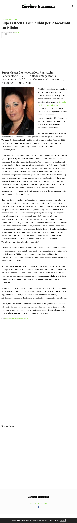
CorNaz (16, 32)
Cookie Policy (53, 520)
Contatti (33, 503)
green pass (18, 318)
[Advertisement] (34, 54)
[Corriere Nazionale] (39, 6)
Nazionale (13, 20)
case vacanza (9, 318)
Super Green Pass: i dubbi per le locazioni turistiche (36, 25)
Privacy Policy (42, 503)
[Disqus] (38, 347)
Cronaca (5, 20)
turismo (25, 318)
